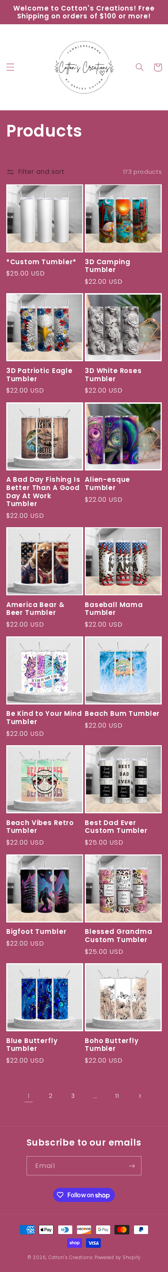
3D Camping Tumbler (107, 266)
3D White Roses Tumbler (113, 375)
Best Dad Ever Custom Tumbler (116, 827)
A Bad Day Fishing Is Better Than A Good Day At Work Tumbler (43, 492)
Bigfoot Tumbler (36, 932)
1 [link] (29, 1096)
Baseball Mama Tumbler (114, 609)
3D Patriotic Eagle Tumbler (39, 375)
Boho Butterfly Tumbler (112, 1045)
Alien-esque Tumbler (107, 484)
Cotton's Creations (70, 1257)
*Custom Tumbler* (41, 262)
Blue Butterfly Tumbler (32, 1045)
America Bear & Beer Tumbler (35, 609)
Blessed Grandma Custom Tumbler (118, 936)
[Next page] (139, 1096)
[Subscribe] (132, 1165)
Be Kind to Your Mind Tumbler (44, 718)
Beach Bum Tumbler (122, 714)
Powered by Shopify (118, 1257)
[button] (10, 67)
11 (117, 1096)
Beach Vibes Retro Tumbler (40, 827)
